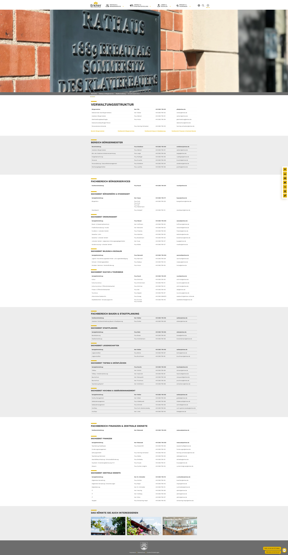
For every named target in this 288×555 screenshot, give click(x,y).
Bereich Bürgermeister (97, 131)
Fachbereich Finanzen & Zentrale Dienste (184, 131)
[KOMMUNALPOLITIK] (285, 195)
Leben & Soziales (162, 6)
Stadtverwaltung (121, 93)
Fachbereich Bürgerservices (126, 131)
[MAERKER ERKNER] (285, 182)
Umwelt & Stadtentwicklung (139, 6)
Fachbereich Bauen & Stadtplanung (155, 131)
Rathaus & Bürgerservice (113, 6)
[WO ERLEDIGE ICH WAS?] (285, 169)
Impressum (132, 552)
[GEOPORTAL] (285, 178)
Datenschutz (141, 552)
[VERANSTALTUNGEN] (285, 191)
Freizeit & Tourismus (181, 6)
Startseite (94, 93)
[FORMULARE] (285, 174)
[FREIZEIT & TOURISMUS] (285, 187)
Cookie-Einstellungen (153, 552)
